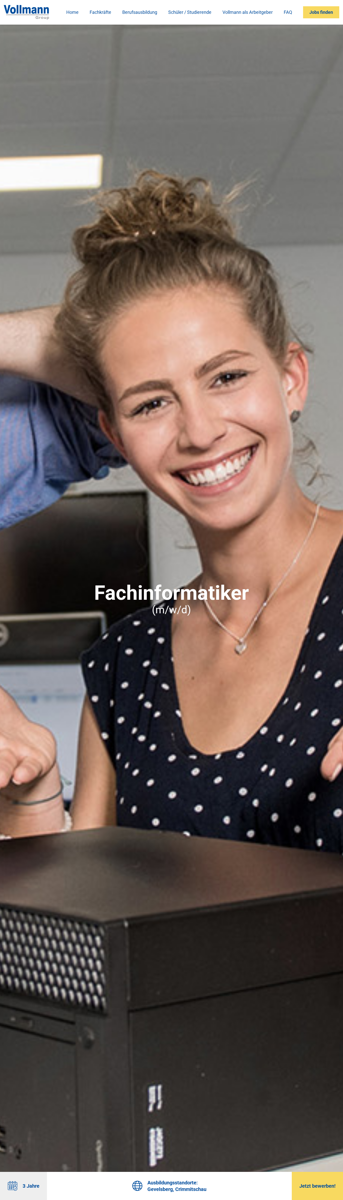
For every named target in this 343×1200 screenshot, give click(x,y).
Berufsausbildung (139, 12)
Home (72, 12)
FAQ (288, 12)
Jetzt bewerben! (317, 1186)
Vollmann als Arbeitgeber (247, 12)
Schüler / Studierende (189, 12)
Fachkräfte (100, 12)
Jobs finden (321, 12)
